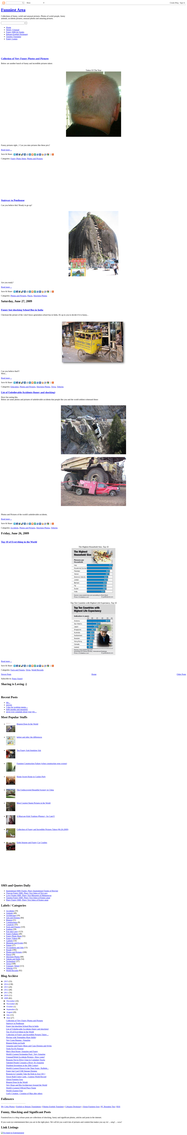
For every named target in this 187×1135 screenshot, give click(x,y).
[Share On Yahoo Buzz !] (43, 154)
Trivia (53, 387)
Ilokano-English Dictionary (17, 34)
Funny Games (11, 39)
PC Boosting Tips (108, 1107)
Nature (9, 945)
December (10, 1001)
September (11, 1009)
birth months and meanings (17, 709)
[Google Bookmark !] (48, 154)
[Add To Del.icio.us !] (22, 154)
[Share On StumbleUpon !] (35, 154)
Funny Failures (12, 934)
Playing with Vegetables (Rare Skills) (21, 1037)
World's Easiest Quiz (14, 1091)
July (8, 1015)
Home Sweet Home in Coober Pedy (31, 777)
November (11, 1004)
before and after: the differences (29, 737)
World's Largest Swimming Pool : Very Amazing (25, 1054)
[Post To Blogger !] (32, 154)
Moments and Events (14, 943)
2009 (6, 998)
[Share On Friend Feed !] (38, 154)
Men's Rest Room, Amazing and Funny (22, 1051)
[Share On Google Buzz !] (20, 154)
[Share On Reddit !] (27, 154)
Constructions (11, 922)
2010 (6, 995)
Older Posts (181, 674)
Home (8, 27)
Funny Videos (11, 938)
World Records (37, 670)
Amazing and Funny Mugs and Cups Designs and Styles (29, 1046)
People (9, 950)
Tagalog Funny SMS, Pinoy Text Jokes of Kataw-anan (28, 898)
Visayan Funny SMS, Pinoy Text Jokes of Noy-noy (27, 893)
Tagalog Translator (13, 37)
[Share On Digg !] (25, 154)
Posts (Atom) (17, 679)
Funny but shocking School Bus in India (22, 310)
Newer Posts (6, 674)
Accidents (14, 528)
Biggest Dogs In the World (27, 724)
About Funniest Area (14, 1079)
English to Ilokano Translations (28, 1107)
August (9, 1012)
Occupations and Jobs (15, 947)
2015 (6, 981)
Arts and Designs (13, 918)
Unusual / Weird (12, 966)
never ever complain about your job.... (21, 712)
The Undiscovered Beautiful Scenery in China (35, 790)
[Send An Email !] (50, 154)
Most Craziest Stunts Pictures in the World (34, 803)
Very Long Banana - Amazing (18, 1040)
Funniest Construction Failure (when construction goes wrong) (42, 763)
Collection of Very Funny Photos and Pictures (25, 58)
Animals (9, 913)
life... (8, 703)
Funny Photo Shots (18, 159)
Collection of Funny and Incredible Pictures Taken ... (27, 1035)
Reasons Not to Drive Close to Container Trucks (25, 1060)
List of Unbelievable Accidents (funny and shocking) (28, 392)
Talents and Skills (13, 959)
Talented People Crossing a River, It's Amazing (25, 1063)
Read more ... (6, 150)
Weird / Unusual (12, 30)
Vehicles (60, 387)
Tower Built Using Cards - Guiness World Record (26, 1077)
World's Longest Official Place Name (21, 1088)
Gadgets (9, 941)
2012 (6, 990)
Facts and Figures (18, 670)
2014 (6, 984)
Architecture (11, 915)
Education (15, 387)
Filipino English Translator (53, 1107)
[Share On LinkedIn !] (30, 154)
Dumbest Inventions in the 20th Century (22, 1065)
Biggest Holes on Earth (15, 1043)
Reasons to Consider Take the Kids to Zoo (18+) (25, 1074)
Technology (11, 961)
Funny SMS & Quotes (15, 32)
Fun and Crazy (12, 931)
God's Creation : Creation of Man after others (24, 1093)
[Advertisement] (47, 48)
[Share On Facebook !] (17, 154)
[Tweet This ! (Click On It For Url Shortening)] (15, 154)
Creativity (10, 925)
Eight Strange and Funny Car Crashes (32, 842)
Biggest (9, 920)
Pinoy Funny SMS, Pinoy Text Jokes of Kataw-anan (27, 900)
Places (29, 296)
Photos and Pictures (35, 159)
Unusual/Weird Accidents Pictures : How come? (25, 1057)
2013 (6, 987)
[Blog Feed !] (53, 154)
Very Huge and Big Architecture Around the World (26, 1085)
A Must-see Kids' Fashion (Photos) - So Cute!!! (36, 816)
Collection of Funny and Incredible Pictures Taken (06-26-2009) (42, 829)
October (9, 1007)
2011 (6, 992)
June (8, 1018)
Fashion (9, 929)
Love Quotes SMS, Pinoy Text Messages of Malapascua (28, 895)
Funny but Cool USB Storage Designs (21, 1071)
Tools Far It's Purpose (15, 1049)
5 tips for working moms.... (17, 707)
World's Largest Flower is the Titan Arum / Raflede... (27, 1068)
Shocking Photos (40, 296)
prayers (9, 705)
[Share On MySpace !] (40, 154)
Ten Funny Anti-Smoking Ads (29, 750)
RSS (118, 1107)
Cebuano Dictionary (73, 1107)
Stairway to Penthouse (12, 200)
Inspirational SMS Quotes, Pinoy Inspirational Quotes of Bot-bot (32, 891)
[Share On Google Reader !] (45, 154)
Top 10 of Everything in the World (19, 542)
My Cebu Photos (8, 1107)
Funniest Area (13, 10)
